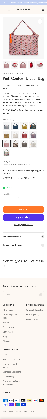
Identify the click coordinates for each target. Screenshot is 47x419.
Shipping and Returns (11, 359)
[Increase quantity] (15, 199)
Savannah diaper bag (34, 310)
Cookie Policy (8, 376)
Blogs (5, 336)
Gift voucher (8, 332)
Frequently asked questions (10, 365)
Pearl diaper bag (32, 315)
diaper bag (17, 85)
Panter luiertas (32, 319)
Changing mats (9, 327)
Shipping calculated (17, 164)
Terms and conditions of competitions (11, 382)
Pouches (6, 322)
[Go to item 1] (6, 65)
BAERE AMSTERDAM (13, 73)
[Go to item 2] (14, 65)
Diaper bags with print (10, 316)
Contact (6, 355)
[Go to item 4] (31, 65)
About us (6, 341)
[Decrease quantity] (6, 199)
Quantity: (6, 194)
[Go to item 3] (23, 65)
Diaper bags (8, 310)
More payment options (23, 224)
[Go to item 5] (39, 65)
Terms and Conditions (12, 372)
